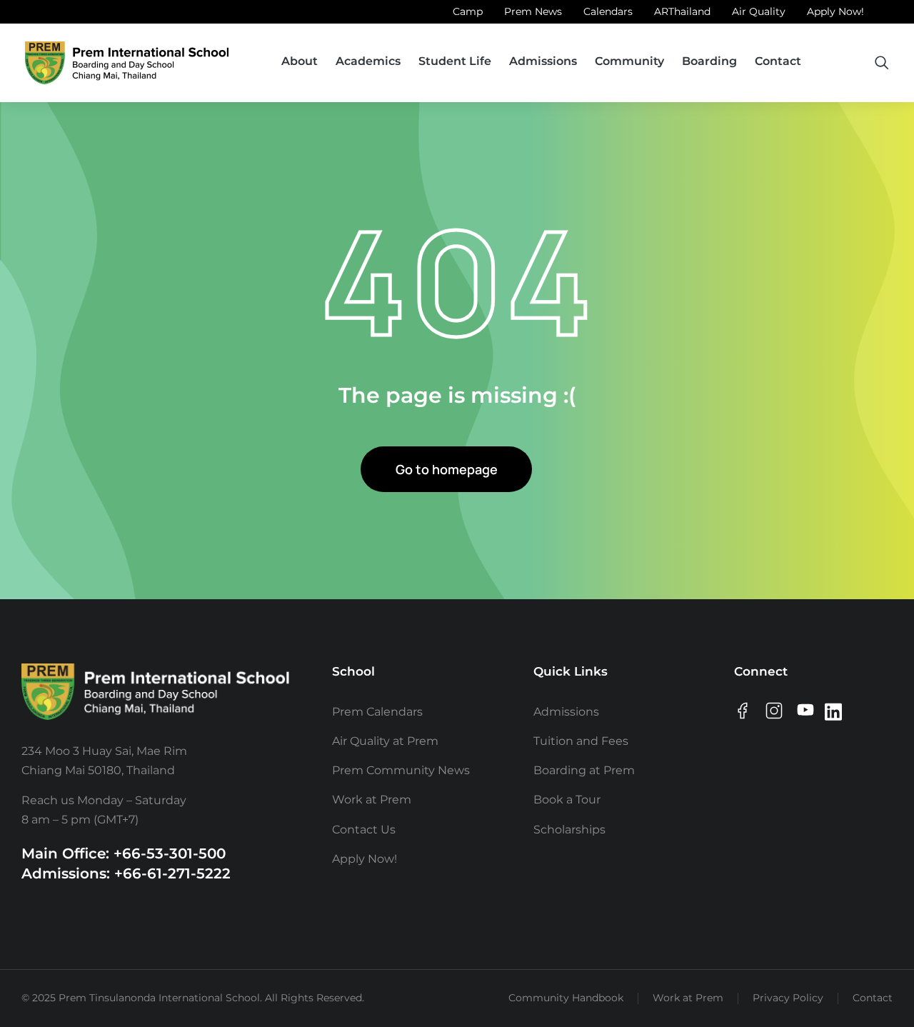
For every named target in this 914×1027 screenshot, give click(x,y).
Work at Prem (688, 997)
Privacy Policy (788, 997)
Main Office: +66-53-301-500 (123, 853)
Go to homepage (447, 469)
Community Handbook (565, 997)
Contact (873, 997)
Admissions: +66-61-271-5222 (126, 873)
